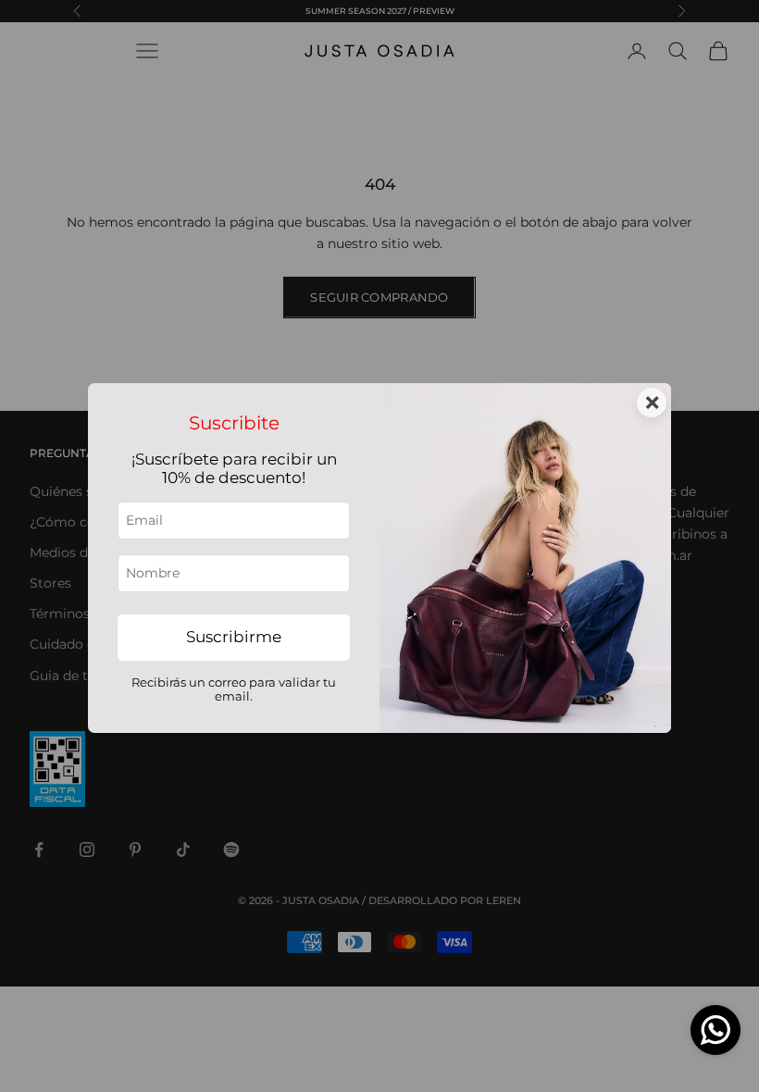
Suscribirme (233, 636)
